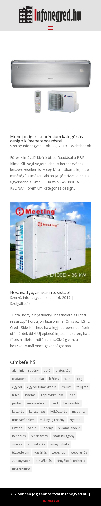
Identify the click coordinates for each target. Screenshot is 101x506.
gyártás (30, 395)
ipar (72, 395)
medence (79, 411)
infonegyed (32, 145)
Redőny (47, 428)
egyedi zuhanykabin (41, 387)
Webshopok (81, 145)
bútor (68, 379)
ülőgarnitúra (21, 469)
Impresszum (50, 500)
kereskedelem (37, 403)
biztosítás (63, 370)
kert (55, 403)
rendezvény (39, 436)
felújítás (82, 387)
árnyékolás (44, 461)
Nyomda (76, 420)
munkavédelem (23, 420)
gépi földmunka (52, 395)
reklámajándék (69, 428)
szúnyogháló (59, 444)
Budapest (19, 379)
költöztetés (59, 411)
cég (79, 379)
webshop (59, 452)
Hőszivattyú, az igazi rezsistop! (40, 292)
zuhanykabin (21, 461)
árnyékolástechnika (71, 461)
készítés (18, 411)
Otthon (17, 428)
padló (32, 428)
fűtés (15, 395)
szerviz (17, 444)
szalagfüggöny (63, 436)
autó (47, 370)
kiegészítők (71, 403)
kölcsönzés (37, 411)
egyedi (17, 387)
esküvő (66, 387)
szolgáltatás (36, 444)
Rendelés (19, 436)
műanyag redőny (52, 420)
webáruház (79, 452)
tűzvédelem (20, 452)
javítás (16, 403)
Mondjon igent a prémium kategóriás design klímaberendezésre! (46, 139)
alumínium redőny (25, 370)
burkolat (38, 379)
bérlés (54, 379)
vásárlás (40, 452)
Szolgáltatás (20, 303)
